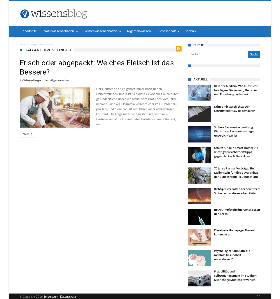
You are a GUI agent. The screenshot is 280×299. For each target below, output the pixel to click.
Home (23, 44)
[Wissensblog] (53, 7)
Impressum (51, 296)
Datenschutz (68, 296)
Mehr (26, 133)
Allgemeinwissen (60, 80)
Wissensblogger (32, 80)
